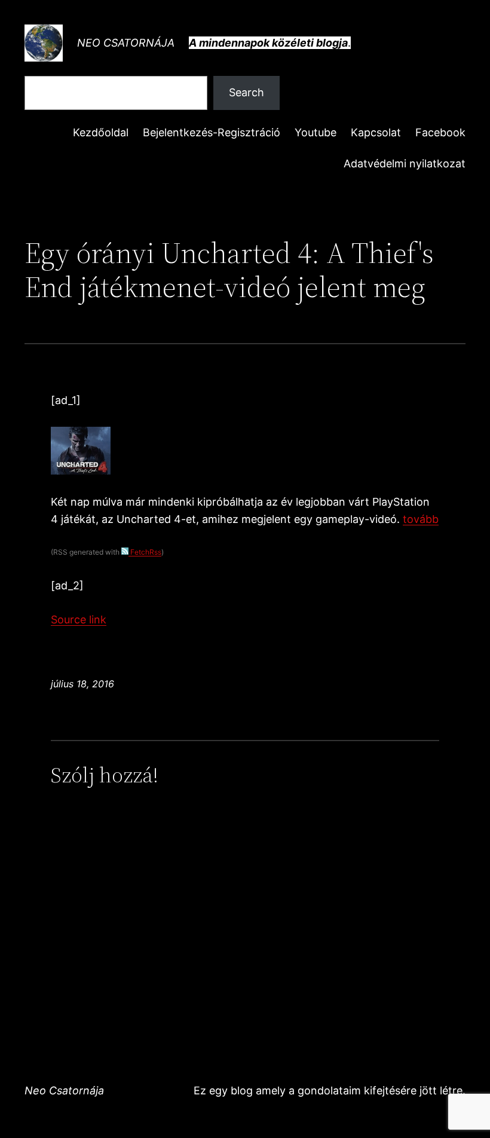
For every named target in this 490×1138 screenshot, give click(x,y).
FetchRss (144, 551)
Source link (78, 619)
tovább (421, 519)
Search (246, 92)
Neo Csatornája (125, 42)
